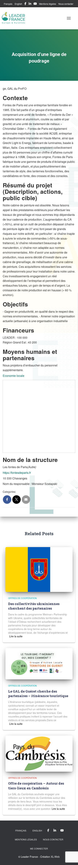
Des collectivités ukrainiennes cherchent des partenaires (33, 606)
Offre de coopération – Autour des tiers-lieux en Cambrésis (36, 785)
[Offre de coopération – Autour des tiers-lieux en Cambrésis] (39, 753)
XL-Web (55, 856)
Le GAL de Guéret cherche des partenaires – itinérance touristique (38, 693)
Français (8, 3)
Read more (15, 636)
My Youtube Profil (35, 4)
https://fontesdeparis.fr (17, 473)
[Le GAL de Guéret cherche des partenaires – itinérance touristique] (39, 663)
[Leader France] (15, 18)
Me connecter (39, 848)
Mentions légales (47, 3)
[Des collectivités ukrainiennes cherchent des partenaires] (39, 569)
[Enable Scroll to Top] (70, 857)
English (18, 3)
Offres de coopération (22, 598)
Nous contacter (65, 3)
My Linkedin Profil (30, 4)
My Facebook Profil (25, 4)
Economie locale (13, 376)
